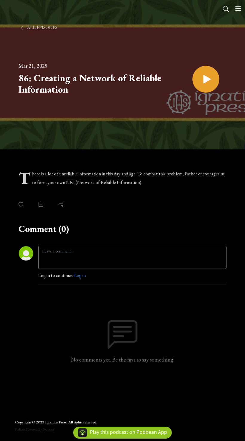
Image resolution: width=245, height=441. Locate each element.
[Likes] (21, 204)
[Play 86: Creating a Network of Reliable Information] (205, 79)
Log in (80, 275)
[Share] (61, 204)
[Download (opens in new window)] (41, 204)
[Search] (225, 8)
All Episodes (41, 27)
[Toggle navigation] (238, 8)
